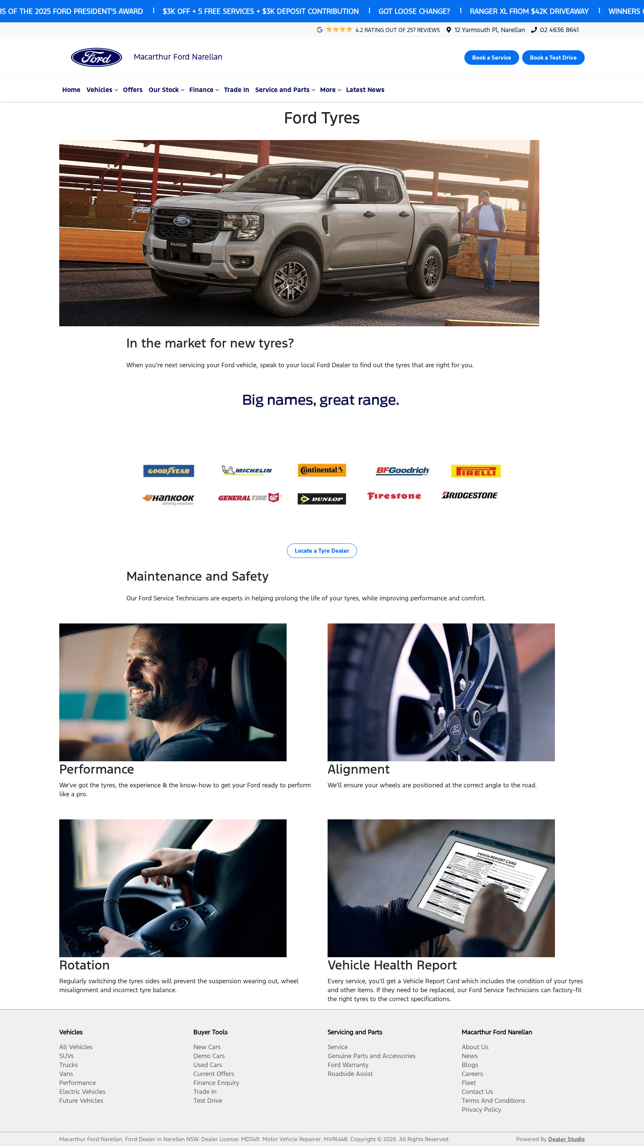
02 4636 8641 (559, 30)
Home (71, 90)
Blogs (470, 1065)
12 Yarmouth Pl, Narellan (490, 30)
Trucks (68, 1065)
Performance (77, 1083)
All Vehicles (75, 1047)
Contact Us (477, 1092)
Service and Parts (282, 90)
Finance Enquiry (216, 1083)
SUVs (66, 1056)
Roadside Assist (350, 1074)
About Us (475, 1047)
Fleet (469, 1083)
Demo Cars (209, 1056)
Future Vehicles (81, 1100)
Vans (66, 1074)
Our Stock (164, 90)
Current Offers (213, 1074)
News (470, 1056)
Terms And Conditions (493, 1100)
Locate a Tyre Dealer (322, 550)
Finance (201, 90)
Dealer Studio (566, 1139)
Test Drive (207, 1100)
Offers (133, 90)
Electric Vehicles (82, 1092)
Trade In (236, 90)
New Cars (207, 1047)
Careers (472, 1074)
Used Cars (207, 1065)
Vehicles (99, 90)
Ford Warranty (348, 1065)
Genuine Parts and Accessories (372, 1056)
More (328, 90)
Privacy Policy (481, 1109)
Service (338, 1047)
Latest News (365, 90)
